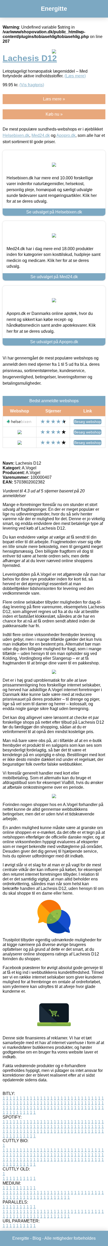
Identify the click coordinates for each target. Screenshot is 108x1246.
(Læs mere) (75, 76)
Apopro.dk (65, 135)
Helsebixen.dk (16, 135)
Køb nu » (54, 114)
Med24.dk (40, 135)
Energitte (54, 8)
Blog (37, 1238)
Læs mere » (54, 99)
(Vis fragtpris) (31, 85)
